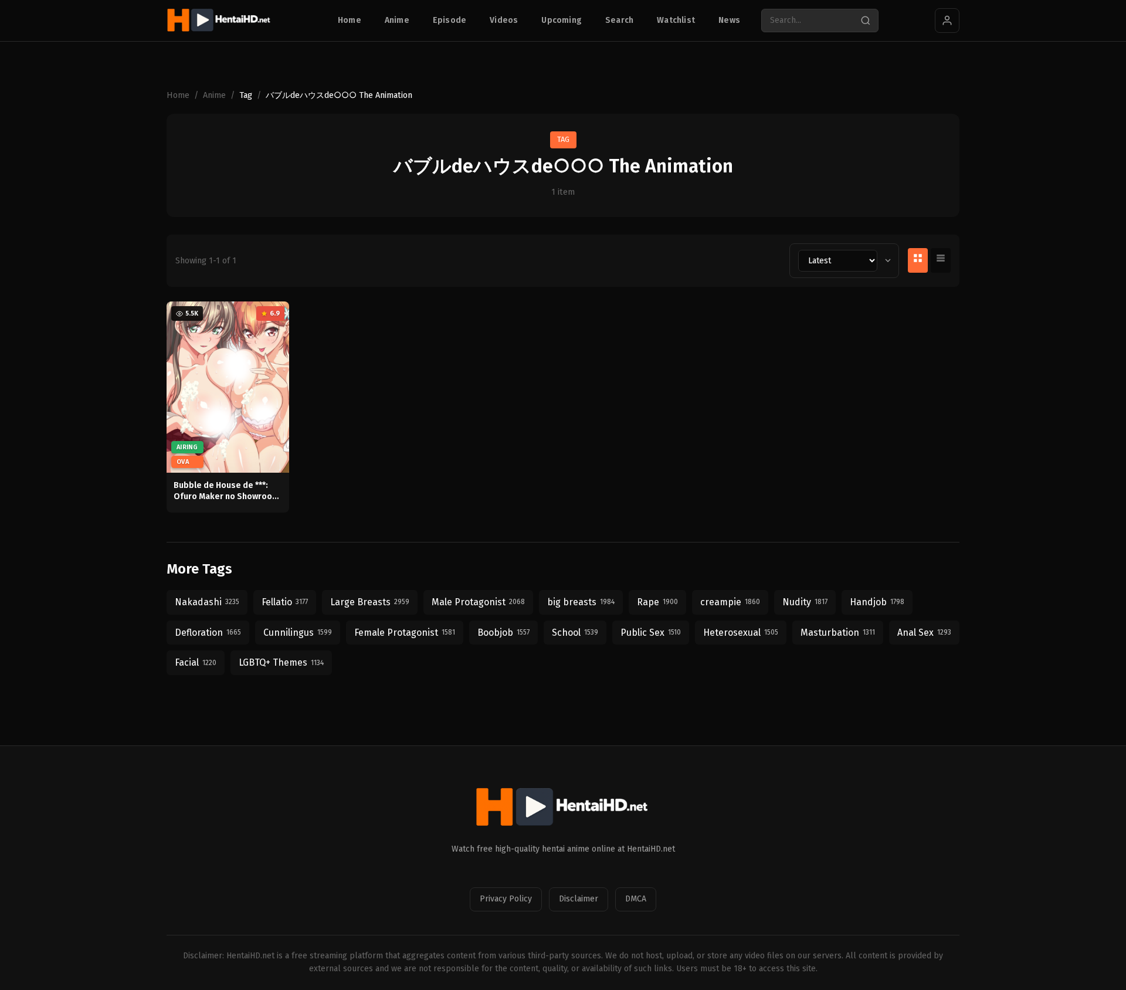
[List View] (941, 260)
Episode (449, 20)
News (729, 20)
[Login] (947, 20)
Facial (195, 662)
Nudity (804, 602)
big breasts (581, 602)
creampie (730, 602)
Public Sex (650, 632)
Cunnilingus (297, 632)
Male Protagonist (478, 602)
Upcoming (561, 20)
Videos (504, 20)
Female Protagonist (404, 632)
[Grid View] (918, 260)
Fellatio (285, 602)
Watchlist (676, 20)
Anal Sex (924, 632)
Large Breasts (369, 602)
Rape (657, 602)
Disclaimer (578, 899)
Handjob (877, 602)
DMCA (635, 899)
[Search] (865, 20)
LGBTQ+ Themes (281, 662)
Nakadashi (207, 602)
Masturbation (838, 632)
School (575, 632)
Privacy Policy (506, 899)
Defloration (208, 632)
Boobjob (503, 632)
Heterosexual (740, 632)
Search (619, 20)
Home (349, 20)
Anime (397, 20)
